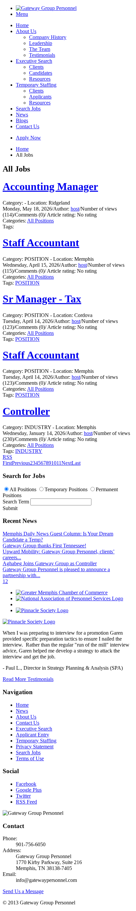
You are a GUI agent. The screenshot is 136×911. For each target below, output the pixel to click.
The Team (39, 49)
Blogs (22, 120)
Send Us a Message (23, 891)
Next (66, 463)
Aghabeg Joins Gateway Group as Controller (50, 563)
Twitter (23, 796)
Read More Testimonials (28, 679)
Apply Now (28, 137)
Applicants (40, 96)
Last (76, 463)
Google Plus (29, 790)
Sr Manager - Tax (42, 299)
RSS (7, 457)
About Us (26, 31)
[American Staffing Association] (29, 621)
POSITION (27, 283)
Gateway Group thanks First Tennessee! (44, 545)
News (22, 114)
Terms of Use (30, 758)
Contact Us (27, 126)
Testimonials (42, 55)
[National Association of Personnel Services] (69, 598)
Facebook (26, 784)
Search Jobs (28, 108)
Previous (21, 463)
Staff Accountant (41, 243)
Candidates (40, 73)
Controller (26, 411)
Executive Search (34, 61)
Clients (36, 67)
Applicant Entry (32, 734)
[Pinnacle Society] (42, 610)
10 (53, 463)
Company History (47, 37)
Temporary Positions (66, 489)
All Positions (40, 220)
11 (58, 463)
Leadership (40, 43)
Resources (40, 79)
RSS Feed (26, 802)
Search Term (16, 501)
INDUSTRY (28, 451)
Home (22, 25)
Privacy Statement (34, 746)
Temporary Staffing (36, 85)
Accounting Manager (50, 186)
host (75, 209)
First (7, 463)
